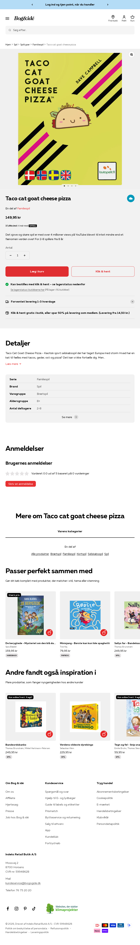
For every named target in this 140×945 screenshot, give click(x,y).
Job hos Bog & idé (17, 817)
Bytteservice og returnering (62, 817)
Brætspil (55, 554)
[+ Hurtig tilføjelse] (49, 633)
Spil (15, 44)
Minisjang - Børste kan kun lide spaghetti (85, 643)
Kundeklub (51, 836)
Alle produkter (40, 554)
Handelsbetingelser (109, 811)
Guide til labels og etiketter (62, 804)
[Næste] (107, 4)
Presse (9, 811)
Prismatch (51, 811)
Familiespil (38, 44)
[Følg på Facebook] (7, 908)
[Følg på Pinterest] (25, 908)
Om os (9, 791)
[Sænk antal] (11, 255)
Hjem (8, 44)
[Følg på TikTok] (34, 908)
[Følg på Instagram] (16, 908)
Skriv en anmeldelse (20, 484)
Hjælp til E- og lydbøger (60, 798)
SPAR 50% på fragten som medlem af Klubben (70, 4)
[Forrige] (32, 4)
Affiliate (10, 798)
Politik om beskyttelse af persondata (26, 928)
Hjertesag (11, 804)
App (47, 830)
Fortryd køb (52, 843)
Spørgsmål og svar (57, 791)
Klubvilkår (103, 817)
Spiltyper (25, 44)
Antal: (9, 247)
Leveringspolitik (40, 932)
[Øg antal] (25, 255)
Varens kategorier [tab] (70, 531)
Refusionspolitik (60, 928)
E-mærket (103, 804)
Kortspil (81, 554)
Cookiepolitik (105, 798)
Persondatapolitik (108, 824)
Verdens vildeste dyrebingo (76, 744)
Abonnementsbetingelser (113, 791)
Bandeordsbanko (15, 744)
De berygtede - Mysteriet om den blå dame (30, 643)
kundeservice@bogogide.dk (23, 883)
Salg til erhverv (54, 824)
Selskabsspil (95, 554)
